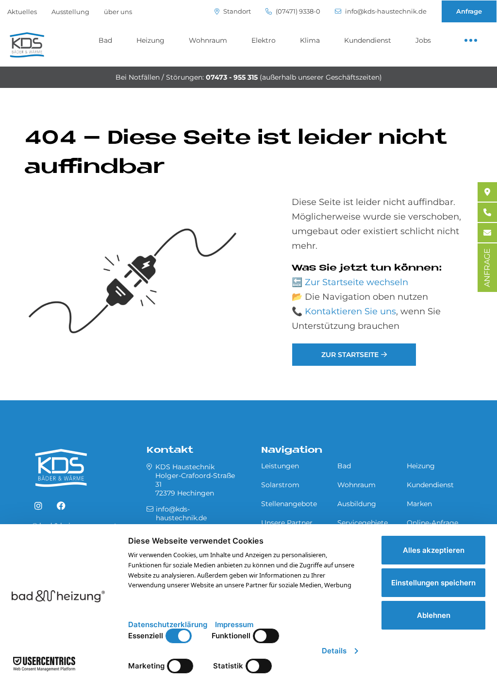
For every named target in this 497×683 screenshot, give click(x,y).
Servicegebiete (362, 522)
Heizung (150, 40)
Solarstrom (280, 484)
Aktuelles (22, 12)
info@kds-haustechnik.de (385, 11)
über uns (118, 12)
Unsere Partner (287, 522)
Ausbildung (356, 503)
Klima (310, 40)
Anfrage (469, 11)
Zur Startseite (350, 354)
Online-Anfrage (432, 522)
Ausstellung (70, 12)
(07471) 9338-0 (297, 11)
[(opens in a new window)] (38, 506)
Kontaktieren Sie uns (350, 311)
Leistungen (280, 465)
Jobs (423, 40)
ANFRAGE (487, 267)
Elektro (263, 40)
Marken (419, 503)
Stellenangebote (289, 503)
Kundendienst (367, 40)
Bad (105, 40)
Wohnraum (208, 40)
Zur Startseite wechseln (356, 282)
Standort (236, 11)
